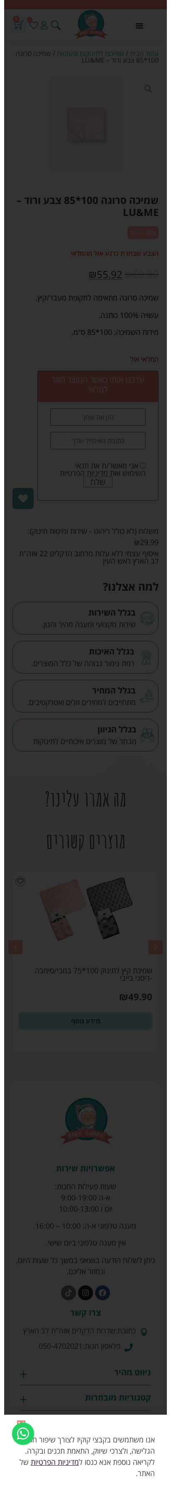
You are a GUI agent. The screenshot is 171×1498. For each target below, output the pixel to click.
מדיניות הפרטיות (55, 1462)
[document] (85, 749)
